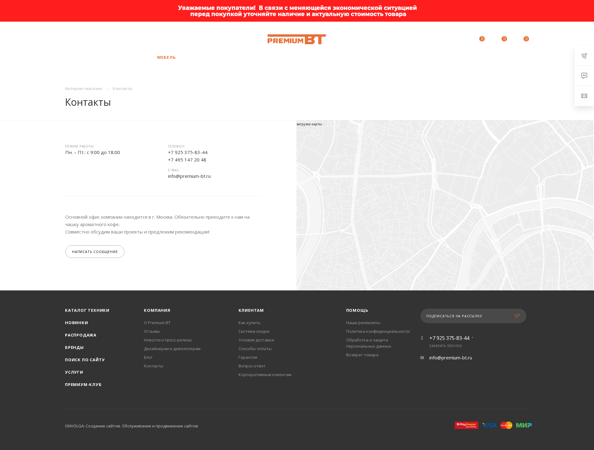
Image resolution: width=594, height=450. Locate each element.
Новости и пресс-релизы (168, 340)
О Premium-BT (157, 322)
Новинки (76, 322)
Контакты (153, 366)
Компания (157, 310)
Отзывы (152, 331)
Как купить (249, 322)
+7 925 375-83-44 (110, 39)
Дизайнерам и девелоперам (172, 348)
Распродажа (81, 335)
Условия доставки (256, 340)
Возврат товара (362, 355)
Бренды (74, 347)
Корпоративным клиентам (265, 374)
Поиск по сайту (85, 359)
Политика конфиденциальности (378, 331)
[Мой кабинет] (454, 40)
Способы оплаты (255, 348)
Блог (148, 357)
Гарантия (248, 357)
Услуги (74, 372)
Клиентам (251, 310)
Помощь (357, 310)
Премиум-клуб (83, 384)
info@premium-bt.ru (189, 176)
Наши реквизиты (363, 322)
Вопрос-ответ (252, 366)
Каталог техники (87, 310)
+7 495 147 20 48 (187, 159)
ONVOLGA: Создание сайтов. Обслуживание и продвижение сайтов (131, 426)
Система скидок (254, 331)
